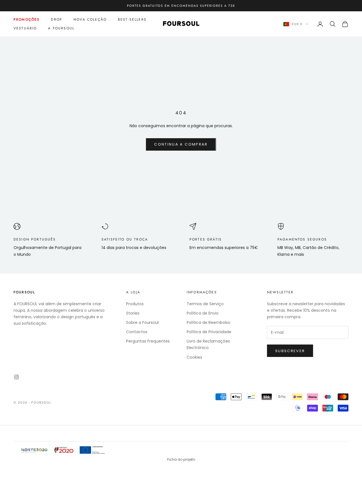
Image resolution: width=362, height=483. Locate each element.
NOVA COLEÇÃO (90, 19)
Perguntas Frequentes (148, 341)
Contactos (136, 332)
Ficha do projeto (181, 459)
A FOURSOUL (61, 28)
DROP (56, 19)
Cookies (194, 357)
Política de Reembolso (208, 322)
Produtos (135, 304)
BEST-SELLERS (132, 19)
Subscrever (290, 351)
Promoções (27, 19)
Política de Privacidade (209, 332)
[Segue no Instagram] (16, 377)
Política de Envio (203, 313)
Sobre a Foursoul (142, 322)
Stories (132, 313)
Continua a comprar (181, 144)
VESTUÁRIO (25, 28)
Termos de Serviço (205, 304)
